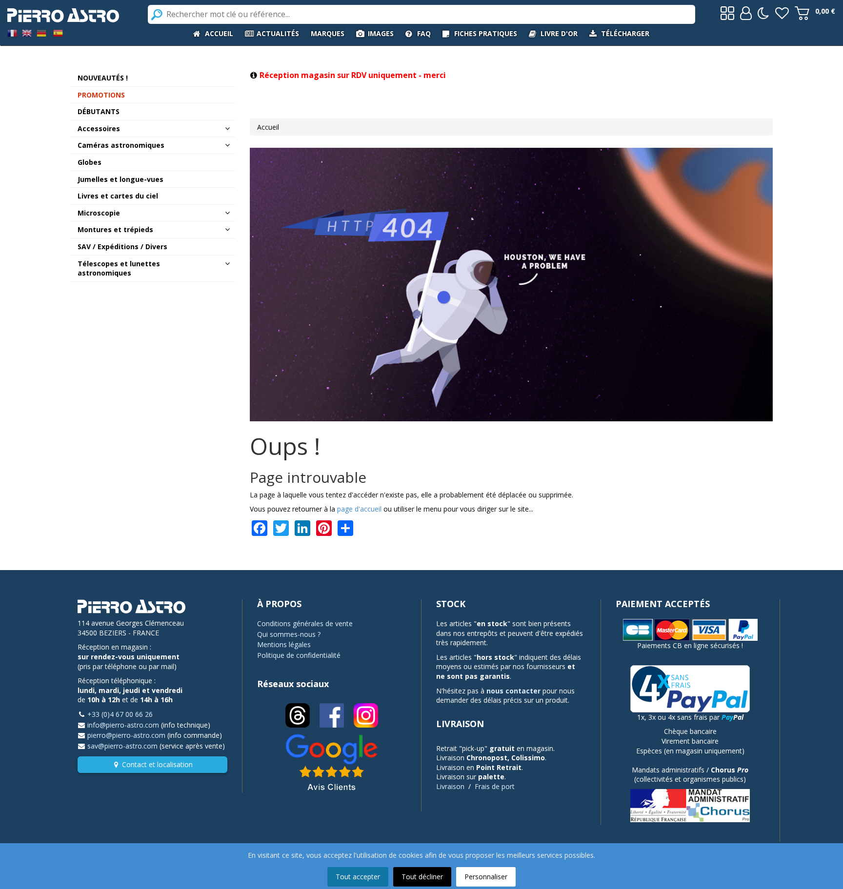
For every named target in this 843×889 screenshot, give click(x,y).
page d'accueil (359, 509)
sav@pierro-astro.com (122, 746)
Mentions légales (284, 644)
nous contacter (513, 690)
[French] (12, 32)
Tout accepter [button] (358, 876)
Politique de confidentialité (299, 655)
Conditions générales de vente (305, 623)
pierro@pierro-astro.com (126, 735)
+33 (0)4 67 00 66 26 (120, 714)
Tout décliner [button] (422, 876)
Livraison (450, 786)
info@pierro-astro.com (123, 725)
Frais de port (495, 786)
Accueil (268, 127)
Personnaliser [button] (485, 876)
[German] (41, 32)
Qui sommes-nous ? (289, 634)
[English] (27, 32)
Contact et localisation (157, 764)
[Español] (58, 32)
